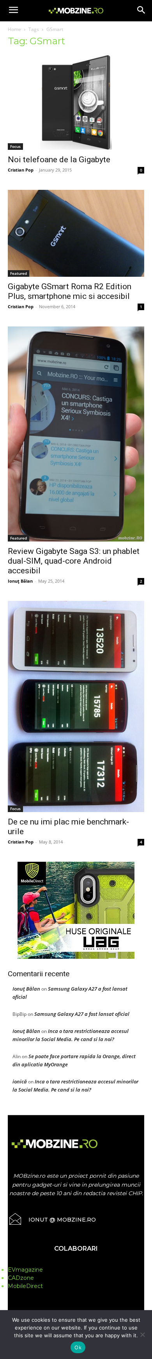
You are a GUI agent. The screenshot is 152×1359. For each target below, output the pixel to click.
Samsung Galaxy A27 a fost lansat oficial (81, 1013)
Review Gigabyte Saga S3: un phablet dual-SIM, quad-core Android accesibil (74, 561)
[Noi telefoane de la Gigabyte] (76, 102)
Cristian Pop (21, 170)
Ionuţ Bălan (20, 581)
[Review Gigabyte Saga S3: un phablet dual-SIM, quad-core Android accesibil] (76, 434)
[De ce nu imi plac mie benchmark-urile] (76, 706)
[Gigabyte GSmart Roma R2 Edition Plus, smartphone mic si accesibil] (76, 233)
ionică (19, 1081)
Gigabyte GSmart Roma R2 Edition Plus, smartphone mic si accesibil (69, 291)
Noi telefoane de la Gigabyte (59, 159)
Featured (18, 273)
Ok (77, 1347)
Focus (15, 146)
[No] (142, 1334)
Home (14, 29)
